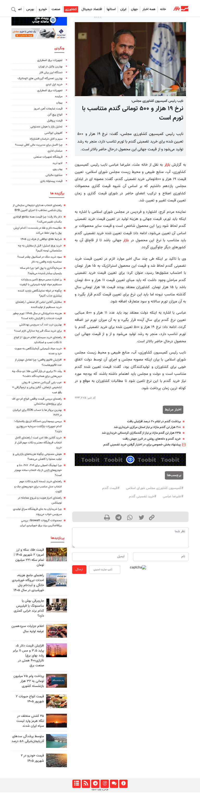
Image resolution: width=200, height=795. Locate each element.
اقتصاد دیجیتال (92, 9)
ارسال (79, 569)
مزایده (59, 96)
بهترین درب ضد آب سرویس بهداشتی (40, 324)
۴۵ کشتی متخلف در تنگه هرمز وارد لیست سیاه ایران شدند (30, 721)
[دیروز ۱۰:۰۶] (56, 760)
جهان (134, 9)
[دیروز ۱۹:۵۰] (56, 721)
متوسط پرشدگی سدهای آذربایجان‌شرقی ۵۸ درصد (27, 739)
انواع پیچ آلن (55, 115)
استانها (111, 9)
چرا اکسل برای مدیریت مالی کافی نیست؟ (39, 145)
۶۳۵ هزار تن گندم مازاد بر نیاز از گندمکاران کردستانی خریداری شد (141, 433)
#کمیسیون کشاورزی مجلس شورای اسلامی (154, 488)
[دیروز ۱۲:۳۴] (56, 650)
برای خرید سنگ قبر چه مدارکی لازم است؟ (38, 331)
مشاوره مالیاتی (54, 175)
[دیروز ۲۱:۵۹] (56, 605)
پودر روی (58, 169)
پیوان (59, 103)
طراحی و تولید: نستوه (100, 789)
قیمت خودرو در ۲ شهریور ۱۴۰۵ (32, 758)
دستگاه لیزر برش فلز (51, 72)
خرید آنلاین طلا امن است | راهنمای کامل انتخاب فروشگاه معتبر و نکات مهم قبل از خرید (38, 443)
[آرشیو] (76, 783)
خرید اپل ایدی (54, 84)
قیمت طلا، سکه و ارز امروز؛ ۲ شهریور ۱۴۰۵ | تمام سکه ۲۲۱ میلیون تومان (29, 557)
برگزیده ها (57, 193)
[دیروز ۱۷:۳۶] (56, 681)
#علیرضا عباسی (173, 496)
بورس (30, 9)
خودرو (43, 9)
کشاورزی (71, 9)
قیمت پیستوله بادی (51, 181)
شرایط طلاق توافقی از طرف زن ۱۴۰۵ (41, 239)
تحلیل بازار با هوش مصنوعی (46, 127)
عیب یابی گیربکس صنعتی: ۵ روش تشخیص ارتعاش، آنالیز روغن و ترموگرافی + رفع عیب (37, 387)
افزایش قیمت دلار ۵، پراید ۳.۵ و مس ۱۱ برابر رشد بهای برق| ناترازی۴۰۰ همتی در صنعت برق (28, 655)
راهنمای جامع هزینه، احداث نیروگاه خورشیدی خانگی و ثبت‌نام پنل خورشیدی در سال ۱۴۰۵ (28, 583)
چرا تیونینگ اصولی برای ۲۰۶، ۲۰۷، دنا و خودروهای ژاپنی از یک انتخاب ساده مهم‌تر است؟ (38, 470)
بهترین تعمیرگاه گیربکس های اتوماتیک (40, 78)
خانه (163, 9)
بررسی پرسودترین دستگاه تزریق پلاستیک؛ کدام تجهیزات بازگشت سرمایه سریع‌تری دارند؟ (38, 426)
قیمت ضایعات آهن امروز (48, 109)
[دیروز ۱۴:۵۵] (56, 631)
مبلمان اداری (55, 151)
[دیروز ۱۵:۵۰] (56, 741)
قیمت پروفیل (55, 121)
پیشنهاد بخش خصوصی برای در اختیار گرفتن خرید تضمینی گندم (142, 444)
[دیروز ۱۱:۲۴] (56, 701)
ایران (123, 9)
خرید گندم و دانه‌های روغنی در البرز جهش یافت (152, 439)
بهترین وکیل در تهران (51, 66)
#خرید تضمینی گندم (142, 496)
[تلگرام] (95, 783)
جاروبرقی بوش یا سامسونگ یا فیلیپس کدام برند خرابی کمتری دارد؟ (29, 608)
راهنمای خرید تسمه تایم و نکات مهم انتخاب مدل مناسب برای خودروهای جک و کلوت (38, 486)
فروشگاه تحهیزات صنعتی (48, 157)
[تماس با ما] (114, 783)
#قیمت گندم (111, 488)
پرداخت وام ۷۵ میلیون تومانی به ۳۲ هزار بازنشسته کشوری (29, 681)
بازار (167, 165)
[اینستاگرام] (104, 783)
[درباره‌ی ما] (123, 783)
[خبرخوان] (86, 783)
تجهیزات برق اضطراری (50, 60)
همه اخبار (148, 9)
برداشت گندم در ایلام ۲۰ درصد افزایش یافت (154, 421)
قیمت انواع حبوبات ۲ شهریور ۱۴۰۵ (30, 699)
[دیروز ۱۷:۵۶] (56, 554)
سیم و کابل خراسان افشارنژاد (46, 139)
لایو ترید (58, 163)
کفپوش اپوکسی (54, 133)
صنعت (56, 9)
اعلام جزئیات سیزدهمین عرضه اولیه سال (27, 629)
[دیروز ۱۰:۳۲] (56, 580)
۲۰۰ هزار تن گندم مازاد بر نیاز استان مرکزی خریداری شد (147, 427)
